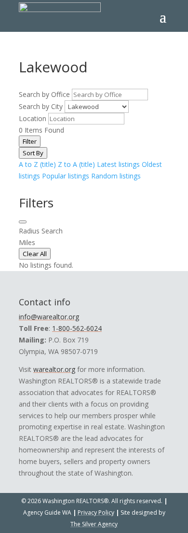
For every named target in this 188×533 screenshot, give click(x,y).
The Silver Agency (94, 524)
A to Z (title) (37, 164)
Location (32, 118)
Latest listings (118, 164)
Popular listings (65, 175)
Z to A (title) (76, 164)
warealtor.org (54, 369)
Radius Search (41, 230)
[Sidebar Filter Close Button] (23, 221)
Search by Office (44, 94)
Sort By (33, 153)
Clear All (35, 253)
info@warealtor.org (49, 316)
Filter (30, 141)
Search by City (41, 106)
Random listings (116, 175)
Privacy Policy (96, 512)
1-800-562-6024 (77, 328)
